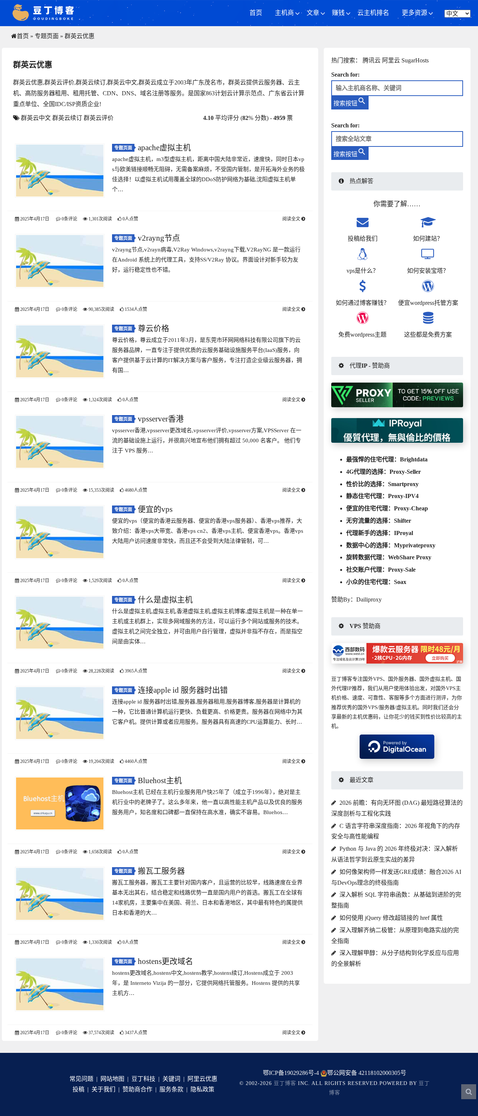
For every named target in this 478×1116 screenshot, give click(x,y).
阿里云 (391, 60)
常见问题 (81, 1079)
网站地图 (112, 1079)
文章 (313, 12)
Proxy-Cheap (411, 508)
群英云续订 (67, 118)
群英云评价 (99, 118)
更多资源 (414, 12)
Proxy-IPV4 (403, 496)
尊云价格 (153, 328)
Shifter (402, 520)
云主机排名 (373, 12)
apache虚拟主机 (164, 147)
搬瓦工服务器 (161, 870)
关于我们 (103, 1089)
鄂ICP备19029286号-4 (291, 1073)
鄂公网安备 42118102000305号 (366, 1073)
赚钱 (338, 12)
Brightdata (414, 459)
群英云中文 (36, 118)
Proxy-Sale (402, 569)
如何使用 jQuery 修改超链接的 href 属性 (391, 918)
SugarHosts (415, 60)
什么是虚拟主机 (165, 599)
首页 (255, 12)
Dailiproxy (369, 599)
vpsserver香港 (161, 418)
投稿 (78, 1089)
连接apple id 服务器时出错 (183, 690)
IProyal (403, 533)
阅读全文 (291, 219)
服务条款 (171, 1089)
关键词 (171, 1079)
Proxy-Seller (405, 472)
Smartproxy (403, 484)
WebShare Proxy (409, 557)
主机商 (284, 12)
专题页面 (47, 36)
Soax (400, 582)
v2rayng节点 (159, 238)
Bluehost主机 (160, 780)
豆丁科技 (143, 1079)
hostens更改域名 (165, 961)
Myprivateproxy (414, 545)
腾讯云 (372, 60)
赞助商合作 (137, 1089)
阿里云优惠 (202, 1079)
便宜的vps (155, 509)
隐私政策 (202, 1089)
